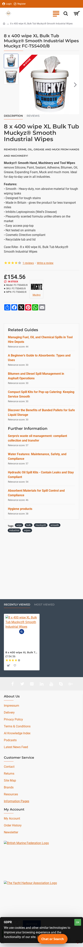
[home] (4, 23)
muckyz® (41, 525)
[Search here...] (65, 13)
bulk (28, 525)
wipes (27, 530)
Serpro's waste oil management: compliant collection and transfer (37, 438)
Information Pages (16, 801)
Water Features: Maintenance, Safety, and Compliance (37, 456)
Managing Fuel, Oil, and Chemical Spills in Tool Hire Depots (40, 339)
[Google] (70, 684)
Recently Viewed (17, 604)
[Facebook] (12, 684)
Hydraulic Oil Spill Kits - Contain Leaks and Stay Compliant (41, 475)
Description (13, 115)
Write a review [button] (45, 263)
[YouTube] (51, 684)
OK (77, 922)
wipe (19, 525)
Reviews (33, 115)
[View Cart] (76, 13)
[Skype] (61, 684)
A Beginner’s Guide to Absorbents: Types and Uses (39, 358)
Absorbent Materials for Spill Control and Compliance (36, 493)
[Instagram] (32, 684)
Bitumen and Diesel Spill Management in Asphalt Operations (36, 376)
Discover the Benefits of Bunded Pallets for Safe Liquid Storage (41, 412)
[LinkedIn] (41, 684)
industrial (14, 530)
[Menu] (56, 13)
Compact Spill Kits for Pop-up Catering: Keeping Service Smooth (41, 394)
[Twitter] (22, 684)
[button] (23, 84)
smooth (55, 525)
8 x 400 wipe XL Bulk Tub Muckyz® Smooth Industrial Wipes (21, 652)
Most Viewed (44, 604)
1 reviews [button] (28, 263)
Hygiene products (20, 509)
